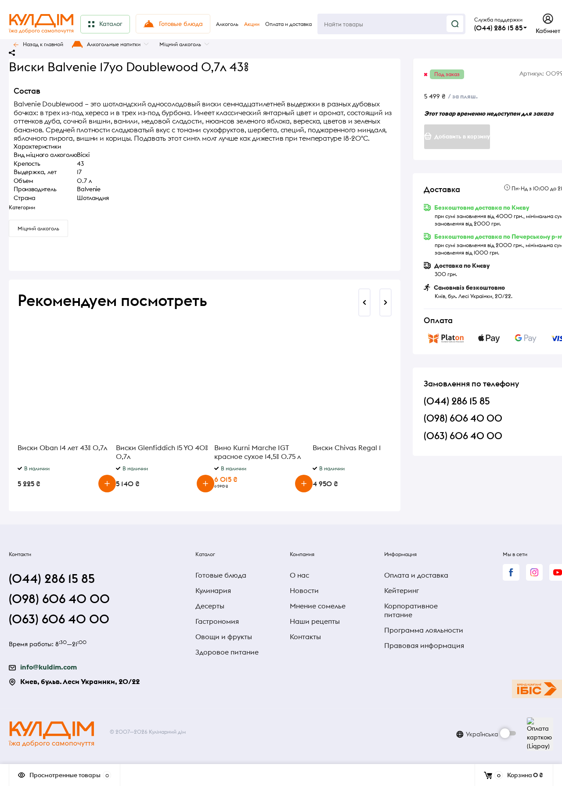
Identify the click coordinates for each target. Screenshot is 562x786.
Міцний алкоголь (180, 44)
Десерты (209, 605)
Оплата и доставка (416, 575)
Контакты (305, 636)
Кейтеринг (401, 590)
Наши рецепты (315, 621)
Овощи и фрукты (223, 636)
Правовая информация (424, 645)
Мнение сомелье (318, 605)
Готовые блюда (220, 575)
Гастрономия (217, 621)
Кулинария (213, 590)
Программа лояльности (423, 630)
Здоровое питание (227, 652)
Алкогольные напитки (113, 44)
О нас (299, 575)
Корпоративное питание (411, 610)
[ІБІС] (537, 689)
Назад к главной (43, 44)
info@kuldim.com (48, 666)
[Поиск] (455, 23)
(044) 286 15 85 (498, 27)
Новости (304, 590)
